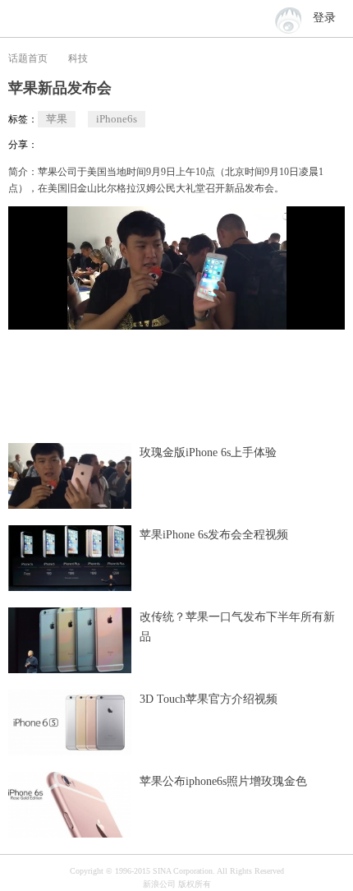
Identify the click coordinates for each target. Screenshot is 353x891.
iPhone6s (116, 119)
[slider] (257, 311)
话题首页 (28, 58)
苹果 (56, 119)
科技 (78, 58)
